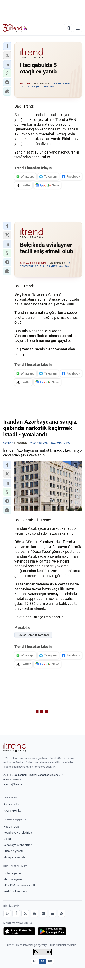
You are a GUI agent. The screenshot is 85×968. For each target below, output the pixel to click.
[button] (7, 46)
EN (35, 961)
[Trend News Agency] (14, 746)
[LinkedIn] (52, 913)
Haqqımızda (11, 826)
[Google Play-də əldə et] (52, 931)
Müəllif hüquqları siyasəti (19, 885)
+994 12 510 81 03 (14, 779)
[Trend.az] (15, 28)
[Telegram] (43, 913)
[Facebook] (16, 913)
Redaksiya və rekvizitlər (18, 832)
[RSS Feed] (61, 913)
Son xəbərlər (11, 804)
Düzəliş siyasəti (13, 851)
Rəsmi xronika (12, 810)
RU (50, 961)
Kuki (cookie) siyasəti (16, 891)
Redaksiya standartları (17, 845)
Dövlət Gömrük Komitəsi (33, 635)
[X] (25, 913)
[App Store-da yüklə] (19, 931)
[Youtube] (34, 913)
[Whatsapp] (7, 913)
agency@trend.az (13, 784)
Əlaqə (7, 838)
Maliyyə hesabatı (14, 857)
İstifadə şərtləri (12, 873)
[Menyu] (77, 28)
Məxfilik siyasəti (13, 879)
